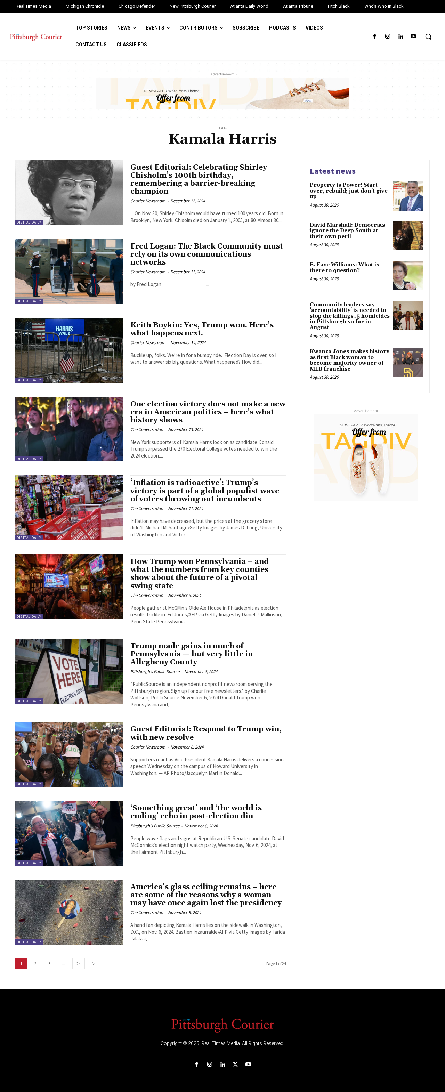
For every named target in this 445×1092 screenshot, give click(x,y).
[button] (428, 36)
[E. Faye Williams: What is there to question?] (408, 275)
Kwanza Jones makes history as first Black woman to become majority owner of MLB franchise (349, 360)
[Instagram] (387, 36)
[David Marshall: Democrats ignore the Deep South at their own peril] (408, 236)
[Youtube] (413, 36)
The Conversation (146, 429)
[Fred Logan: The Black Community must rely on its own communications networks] (69, 271)
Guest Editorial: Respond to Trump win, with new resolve (206, 733)
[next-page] (93, 963)
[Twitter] (235, 1064)
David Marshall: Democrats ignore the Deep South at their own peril (347, 231)
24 (78, 963)
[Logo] (222, 1025)
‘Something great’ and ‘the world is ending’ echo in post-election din (196, 812)
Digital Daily (29, 222)
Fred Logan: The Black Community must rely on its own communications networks (206, 254)
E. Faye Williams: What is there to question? (344, 267)
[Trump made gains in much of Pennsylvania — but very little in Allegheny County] (69, 671)
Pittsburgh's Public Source (154, 671)
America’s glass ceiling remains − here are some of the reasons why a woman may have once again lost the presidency (206, 895)
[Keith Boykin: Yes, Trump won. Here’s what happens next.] (69, 350)
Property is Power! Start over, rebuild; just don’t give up (349, 191)
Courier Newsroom (147, 201)
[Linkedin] (400, 36)
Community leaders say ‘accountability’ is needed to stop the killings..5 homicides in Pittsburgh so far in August (350, 316)
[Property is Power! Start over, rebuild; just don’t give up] (408, 196)
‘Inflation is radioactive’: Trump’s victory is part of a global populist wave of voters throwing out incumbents (204, 490)
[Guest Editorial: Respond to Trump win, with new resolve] (69, 754)
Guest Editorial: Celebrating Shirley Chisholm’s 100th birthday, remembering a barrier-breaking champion (198, 179)
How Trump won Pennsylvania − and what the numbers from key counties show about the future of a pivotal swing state (199, 573)
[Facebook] (374, 36)
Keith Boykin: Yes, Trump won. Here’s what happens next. (202, 329)
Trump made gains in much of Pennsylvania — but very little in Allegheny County (191, 654)
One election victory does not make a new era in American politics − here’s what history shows (207, 412)
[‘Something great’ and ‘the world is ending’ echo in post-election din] (69, 833)
